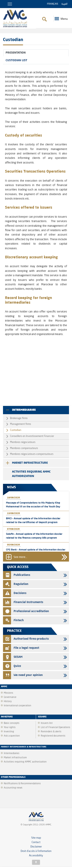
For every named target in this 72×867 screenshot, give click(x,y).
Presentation (16, 52)
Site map (36, 838)
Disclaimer (36, 846)
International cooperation (17, 706)
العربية (64, 4)
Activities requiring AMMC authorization (31, 474)
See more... (20, 557)
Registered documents (53, 736)
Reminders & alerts (51, 731)
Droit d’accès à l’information (36, 851)
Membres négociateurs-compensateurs (31, 454)
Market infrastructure (30, 462)
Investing (9, 731)
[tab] (36, 53)
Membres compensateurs (24, 448)
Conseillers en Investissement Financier (32, 436)
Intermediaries (24, 410)
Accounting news (13, 788)
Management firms (20, 424)
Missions (8, 693)
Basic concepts (11, 723)
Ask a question (12, 736)
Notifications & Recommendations (22, 783)
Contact (36, 842)
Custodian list (16, 60)
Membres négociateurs (22, 442)
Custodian (15, 430)
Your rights (10, 727)
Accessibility (36, 855)
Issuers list (47, 723)
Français (52, 4)
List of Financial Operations (55, 727)
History (8, 701)
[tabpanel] (36, 208)
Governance (10, 697)
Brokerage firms (19, 418)
